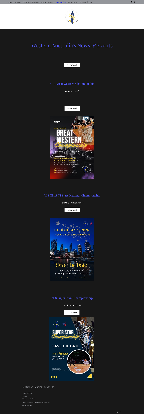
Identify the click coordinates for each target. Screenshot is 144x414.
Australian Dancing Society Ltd (38, 386)
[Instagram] (134, 2)
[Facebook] (131, 2)
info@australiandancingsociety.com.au (36, 403)
